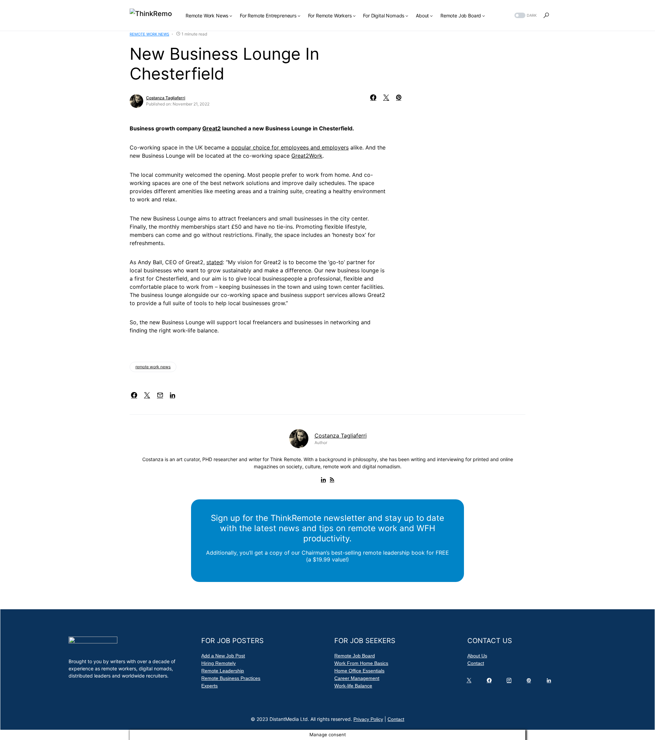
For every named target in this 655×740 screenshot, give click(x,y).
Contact (475, 663)
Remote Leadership (222, 670)
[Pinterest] (530, 682)
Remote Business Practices (230, 678)
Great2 (211, 128)
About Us (477, 655)
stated (214, 262)
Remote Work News (149, 34)
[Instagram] (510, 682)
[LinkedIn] (550, 682)
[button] (525, 15)
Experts (209, 685)
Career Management (356, 678)
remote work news (153, 366)
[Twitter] (470, 682)
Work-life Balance (353, 685)
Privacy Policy (368, 719)
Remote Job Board (354, 655)
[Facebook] (490, 682)
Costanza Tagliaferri (165, 97)
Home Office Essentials (359, 670)
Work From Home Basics (361, 663)
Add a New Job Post (223, 655)
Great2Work (306, 155)
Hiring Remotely (218, 663)
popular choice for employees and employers (290, 147)
